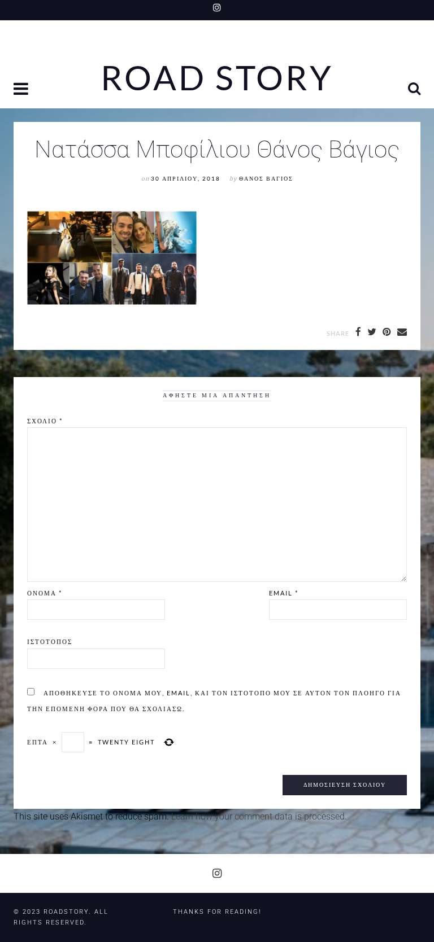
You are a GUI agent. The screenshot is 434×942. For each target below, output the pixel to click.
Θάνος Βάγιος (266, 179)
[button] (22, 90)
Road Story (217, 78)
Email (283, 593)
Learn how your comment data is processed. (259, 816)
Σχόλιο (45, 420)
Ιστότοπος (49, 641)
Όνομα (44, 593)
